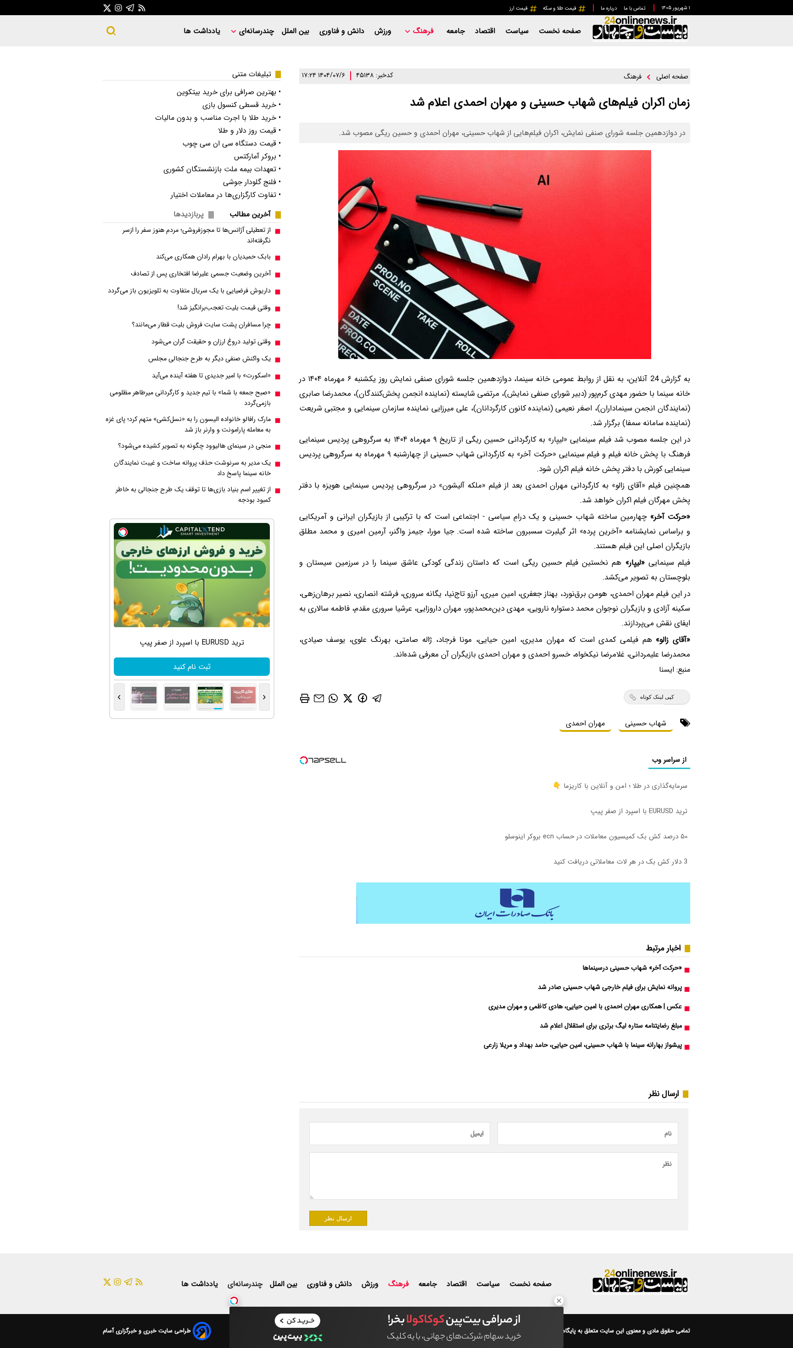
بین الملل (297, 31)
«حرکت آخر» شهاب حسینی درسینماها (632, 968)
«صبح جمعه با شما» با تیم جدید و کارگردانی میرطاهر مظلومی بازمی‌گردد (190, 398)
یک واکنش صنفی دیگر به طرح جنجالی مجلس (209, 359)
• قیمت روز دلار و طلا (249, 130)
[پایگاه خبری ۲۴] (639, 40)
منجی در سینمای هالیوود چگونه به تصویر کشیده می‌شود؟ (194, 446)
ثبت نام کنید (192, 667)
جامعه (457, 31)
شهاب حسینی (645, 723)
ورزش (384, 31)
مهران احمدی (585, 723)
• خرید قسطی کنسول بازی (241, 105)
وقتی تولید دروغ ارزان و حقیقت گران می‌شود (211, 342)
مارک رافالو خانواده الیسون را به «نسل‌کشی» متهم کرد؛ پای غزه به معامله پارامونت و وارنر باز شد (188, 424)
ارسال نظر (338, 1218)
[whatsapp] (333, 697)
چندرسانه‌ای (255, 31)
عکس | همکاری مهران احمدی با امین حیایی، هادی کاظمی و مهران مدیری (585, 1006)
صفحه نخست (560, 31)
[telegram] (377, 697)
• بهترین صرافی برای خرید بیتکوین (229, 92)
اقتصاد (486, 31)
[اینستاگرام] (118, 7)
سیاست (518, 31)
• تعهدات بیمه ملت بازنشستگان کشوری (222, 169)
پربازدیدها (188, 214)
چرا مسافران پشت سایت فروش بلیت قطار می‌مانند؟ (201, 325)
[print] (304, 698)
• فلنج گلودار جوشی (252, 182)
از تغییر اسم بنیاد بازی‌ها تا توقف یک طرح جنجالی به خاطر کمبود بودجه (193, 495)
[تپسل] (234, 1300)
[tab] (254, 214)
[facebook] (362, 697)
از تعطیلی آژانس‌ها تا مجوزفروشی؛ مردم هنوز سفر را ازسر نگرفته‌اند (197, 235)
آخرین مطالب (250, 214)
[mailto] (319, 697)
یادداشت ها (203, 31)
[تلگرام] (130, 7)
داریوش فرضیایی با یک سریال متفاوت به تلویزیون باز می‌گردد (189, 291)
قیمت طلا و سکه (560, 8)
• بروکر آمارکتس (257, 156)
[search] (111, 31)
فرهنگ (423, 31)
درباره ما (609, 8)
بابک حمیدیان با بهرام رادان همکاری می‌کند (213, 257)
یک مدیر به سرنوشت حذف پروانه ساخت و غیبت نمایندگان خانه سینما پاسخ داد (192, 468)
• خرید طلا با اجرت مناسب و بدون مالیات (218, 118)
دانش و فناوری (343, 31)
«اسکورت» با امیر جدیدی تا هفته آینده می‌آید (211, 376)
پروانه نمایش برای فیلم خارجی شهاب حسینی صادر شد (610, 987)
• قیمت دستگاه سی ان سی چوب (232, 143)
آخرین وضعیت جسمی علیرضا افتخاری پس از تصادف (201, 274)
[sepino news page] (523, 921)
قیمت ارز (519, 8)
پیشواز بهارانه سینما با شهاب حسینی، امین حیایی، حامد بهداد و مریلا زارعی (583, 1045)
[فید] (141, 7)
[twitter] (347, 697)
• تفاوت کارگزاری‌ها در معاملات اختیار (226, 195)
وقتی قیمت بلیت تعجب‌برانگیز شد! (224, 308)
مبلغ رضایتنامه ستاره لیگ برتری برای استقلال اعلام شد (611, 1026)
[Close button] (559, 1300)
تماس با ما (635, 8)
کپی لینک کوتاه (657, 697)
